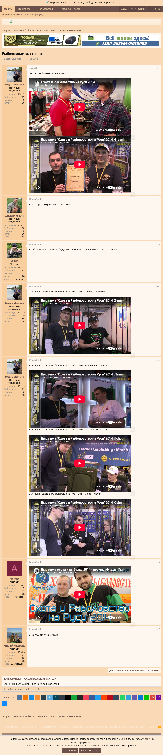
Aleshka (14, 578)
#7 (158, 629)
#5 (158, 360)
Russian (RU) (29, 726)
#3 (158, 244)
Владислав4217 (14, 215)
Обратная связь (50, 726)
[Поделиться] (154, 68)
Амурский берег (71, 8)
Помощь (151, 726)
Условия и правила (96, 726)
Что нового (24, 8)
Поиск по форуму (33, 14)
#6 (158, 562)
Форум (8, 8)
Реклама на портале (72, 726)
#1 (158, 68)
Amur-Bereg (11, 726)
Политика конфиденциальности (126, 726)
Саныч (14, 260)
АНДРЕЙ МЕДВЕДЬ (14, 645)
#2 (158, 199)
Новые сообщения (12, 14)
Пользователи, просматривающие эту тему (29, 678)
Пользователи (46, 8)
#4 (158, 286)
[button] (33, 9)
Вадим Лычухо (12, 58)
